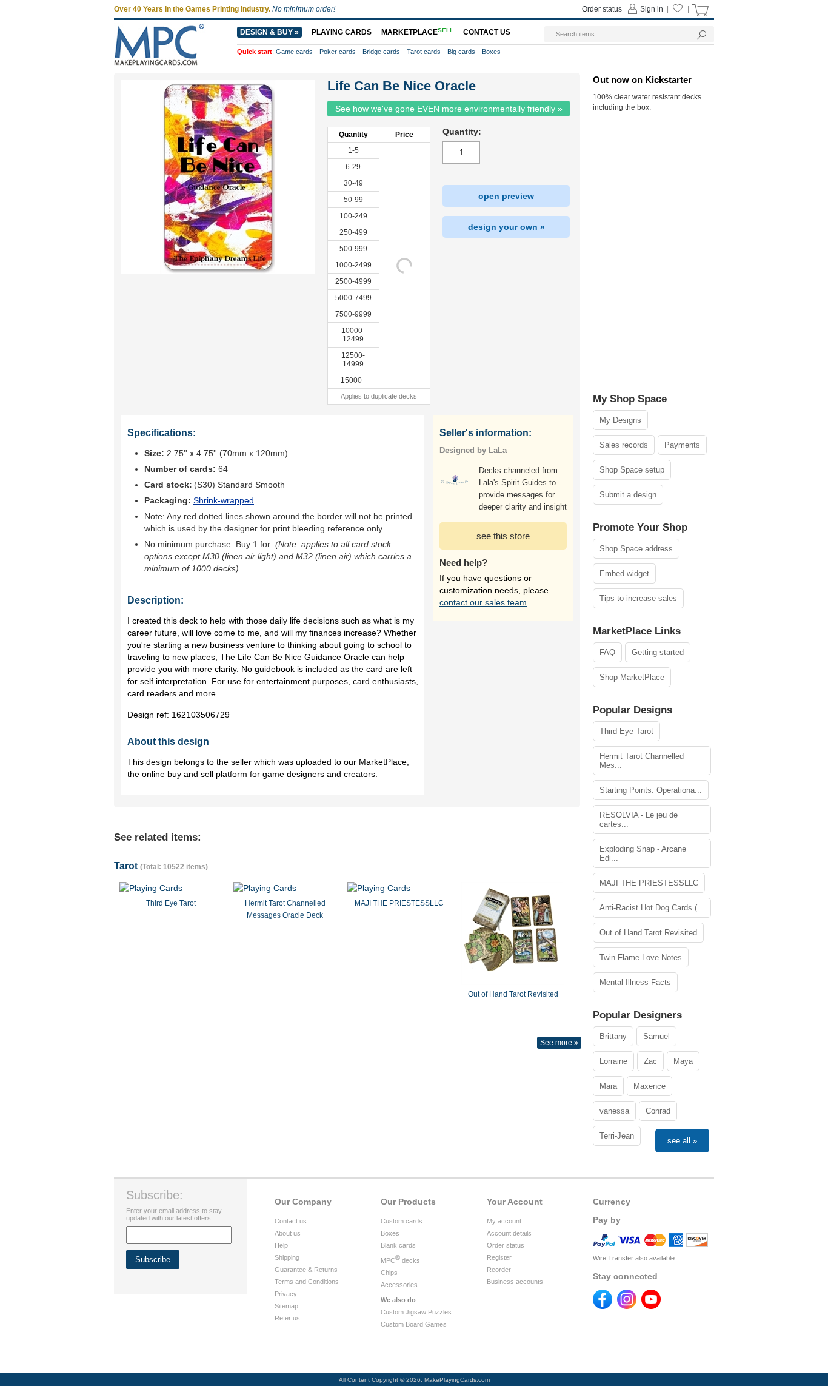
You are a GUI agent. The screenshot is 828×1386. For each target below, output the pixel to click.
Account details (509, 1233)
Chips (389, 1272)
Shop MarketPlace (631, 677)
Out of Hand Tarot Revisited (648, 932)
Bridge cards (381, 51)
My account (504, 1221)
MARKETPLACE (417, 32)
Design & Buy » (269, 32)
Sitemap (286, 1306)
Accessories (399, 1284)
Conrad (658, 1110)
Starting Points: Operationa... (650, 790)
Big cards (461, 51)
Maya (683, 1061)
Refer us (287, 1318)
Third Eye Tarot (626, 731)
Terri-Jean (616, 1135)
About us (288, 1233)
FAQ (607, 652)
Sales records (623, 444)
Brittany (613, 1036)
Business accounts (515, 1281)
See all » (682, 1140)
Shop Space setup (631, 469)
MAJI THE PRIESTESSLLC (648, 882)
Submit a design (627, 494)
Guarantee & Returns (306, 1269)
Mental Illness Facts (635, 982)
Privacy (286, 1293)
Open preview (506, 196)
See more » (559, 1042)
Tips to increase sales (638, 598)
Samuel (656, 1036)
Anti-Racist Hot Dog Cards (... (651, 907)
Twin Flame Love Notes (640, 957)
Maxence (649, 1086)
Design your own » (506, 227)
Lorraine (613, 1061)
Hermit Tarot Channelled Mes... (641, 761)
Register (499, 1257)
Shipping (287, 1257)
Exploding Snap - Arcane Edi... (642, 853)
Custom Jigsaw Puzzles (416, 1312)
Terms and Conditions (307, 1281)
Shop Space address (636, 548)
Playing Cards (342, 32)
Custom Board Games (414, 1324)
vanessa (614, 1110)
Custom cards (401, 1221)
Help (281, 1245)
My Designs (620, 420)
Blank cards (398, 1245)
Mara (608, 1086)
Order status (505, 1245)
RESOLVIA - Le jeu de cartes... (638, 819)
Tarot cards (424, 51)
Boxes (390, 1233)
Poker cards (337, 51)
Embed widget (624, 573)
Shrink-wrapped (223, 500)
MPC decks (400, 1260)
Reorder (499, 1269)
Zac (650, 1061)
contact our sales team (483, 602)
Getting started (658, 652)
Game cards (294, 51)
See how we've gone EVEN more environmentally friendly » (449, 108)
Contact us (291, 1221)
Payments (682, 444)
